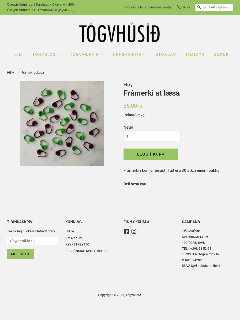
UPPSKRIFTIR (128, 54)
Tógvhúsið (133, 295)
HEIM (17, 54)
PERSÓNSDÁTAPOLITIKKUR (86, 251)
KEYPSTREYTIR (77, 244)
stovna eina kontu (158, 7)
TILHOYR (194, 54)
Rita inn (130, 7)
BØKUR (221, 54)
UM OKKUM (73, 238)
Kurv (186, 7)
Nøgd (128, 127)
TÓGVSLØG (44, 54)
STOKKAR (166, 54)
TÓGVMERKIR (85, 54)
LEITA (69, 231)
